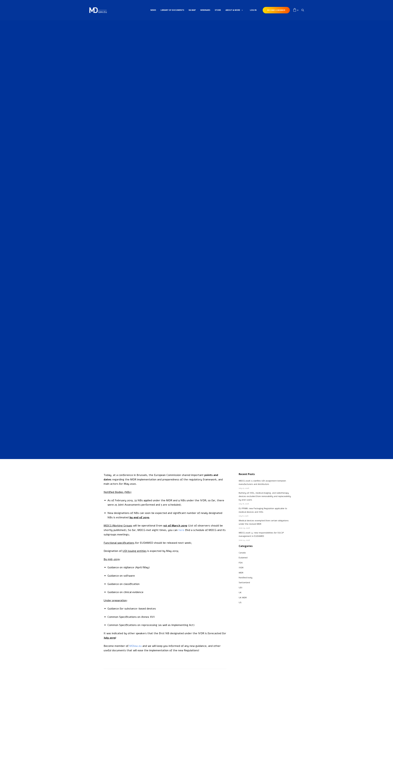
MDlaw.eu (135, 646)
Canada (242, 552)
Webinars (205, 10)
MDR (199, 194)
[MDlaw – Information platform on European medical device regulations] (98, 10)
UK (240, 592)
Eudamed (243, 557)
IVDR (194, 194)
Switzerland (244, 582)
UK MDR (243, 597)
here (181, 530)
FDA (241, 562)
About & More (233, 10)
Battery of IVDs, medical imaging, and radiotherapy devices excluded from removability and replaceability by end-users (265, 496)
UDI (240, 587)
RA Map (192, 10)
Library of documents (172, 10)
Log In (253, 10)
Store (218, 10)
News (153, 10)
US (240, 602)
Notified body (245, 577)
